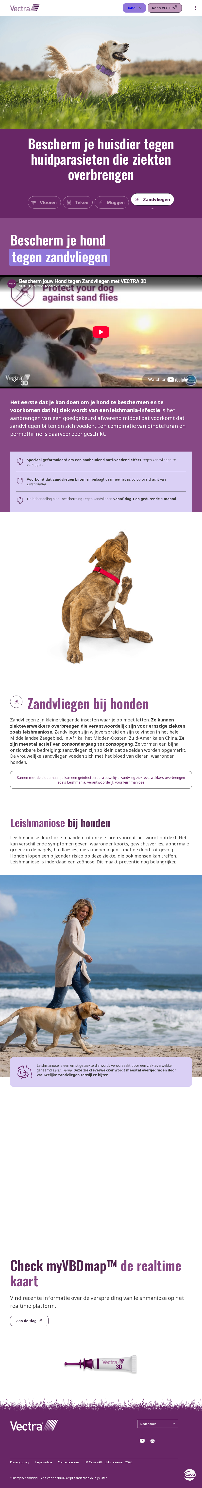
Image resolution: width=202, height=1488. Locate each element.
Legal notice (43, 1462)
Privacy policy (19, 1462)
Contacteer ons (69, 1462)
